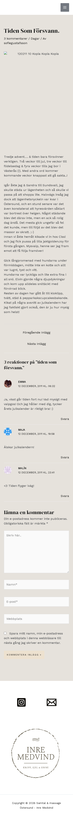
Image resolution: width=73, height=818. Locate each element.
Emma (22, 381)
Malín (22, 468)
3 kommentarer (15, 38)
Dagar (35, 38)
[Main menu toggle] (65, 7)
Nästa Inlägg (36, 344)
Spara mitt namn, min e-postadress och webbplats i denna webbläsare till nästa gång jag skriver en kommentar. (33, 638)
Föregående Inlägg (36, 332)
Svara (65, 419)
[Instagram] (21, 702)
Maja (21, 429)
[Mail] (51, 702)
